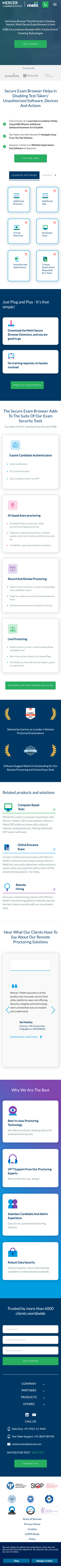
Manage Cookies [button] (44, 1560)
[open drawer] (54, 4)
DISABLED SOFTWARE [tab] (24, 175)
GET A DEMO (30, 44)
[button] (30, 1384)
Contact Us (30, 1463)
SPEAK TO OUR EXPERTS (27, 385)
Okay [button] (16, 1560)
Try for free (30, 158)
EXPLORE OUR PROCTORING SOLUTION (30, 685)
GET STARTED (30, 1361)
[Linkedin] (27, 1415)
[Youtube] (34, 1415)
